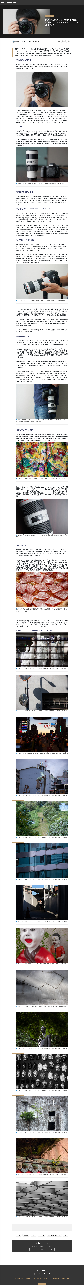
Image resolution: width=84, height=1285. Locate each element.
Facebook (59, 41)
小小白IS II (41, 1235)
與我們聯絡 (55, 1278)
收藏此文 (37, 41)
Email (69, 41)
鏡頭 (19, 1235)
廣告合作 (29, 1278)
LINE (62, 41)
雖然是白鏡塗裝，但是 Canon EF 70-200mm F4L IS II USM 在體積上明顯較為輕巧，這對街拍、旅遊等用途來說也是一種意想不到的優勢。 (41, 420)
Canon (33, 1235)
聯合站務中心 (65, 1278)
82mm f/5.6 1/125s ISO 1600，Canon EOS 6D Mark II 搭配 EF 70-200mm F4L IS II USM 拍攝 (42, 753)
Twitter (65, 41)
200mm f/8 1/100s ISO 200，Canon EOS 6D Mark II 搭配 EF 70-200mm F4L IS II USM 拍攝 (41, 1217)
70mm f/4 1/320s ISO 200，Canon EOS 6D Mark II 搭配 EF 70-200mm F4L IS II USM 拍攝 (41, 964)
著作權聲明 (37, 1278)
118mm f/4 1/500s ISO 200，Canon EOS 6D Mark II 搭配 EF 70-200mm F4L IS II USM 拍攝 (41, 795)
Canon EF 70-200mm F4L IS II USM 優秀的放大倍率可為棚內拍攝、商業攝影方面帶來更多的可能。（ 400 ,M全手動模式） (42, 609)
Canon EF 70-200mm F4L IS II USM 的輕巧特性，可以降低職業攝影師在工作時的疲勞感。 (41, 300)
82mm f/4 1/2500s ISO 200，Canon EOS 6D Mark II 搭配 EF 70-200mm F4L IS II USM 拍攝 (41, 711)
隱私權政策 (46, 1278)
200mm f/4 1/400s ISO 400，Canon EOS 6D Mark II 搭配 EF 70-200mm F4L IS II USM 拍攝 (41, 1090)
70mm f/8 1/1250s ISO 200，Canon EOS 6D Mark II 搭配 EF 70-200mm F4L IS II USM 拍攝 (41, 921)
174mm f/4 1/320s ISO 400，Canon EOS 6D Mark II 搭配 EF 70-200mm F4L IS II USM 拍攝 (41, 1132)
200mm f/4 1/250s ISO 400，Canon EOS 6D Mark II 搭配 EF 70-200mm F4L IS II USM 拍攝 (41, 1048)
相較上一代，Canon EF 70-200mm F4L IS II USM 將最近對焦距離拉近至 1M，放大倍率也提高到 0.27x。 (41, 536)
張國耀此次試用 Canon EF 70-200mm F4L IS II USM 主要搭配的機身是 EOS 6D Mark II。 (40, 183)
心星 (66, 1235)
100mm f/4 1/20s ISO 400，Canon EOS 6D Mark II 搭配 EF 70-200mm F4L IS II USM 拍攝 (41, 668)
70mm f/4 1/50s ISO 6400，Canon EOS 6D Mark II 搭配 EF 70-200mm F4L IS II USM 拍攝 (41, 1174)
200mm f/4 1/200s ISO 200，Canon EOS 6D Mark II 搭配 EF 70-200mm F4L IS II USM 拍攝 (41, 879)
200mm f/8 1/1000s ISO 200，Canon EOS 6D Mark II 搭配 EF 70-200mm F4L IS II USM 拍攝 (41, 1006)
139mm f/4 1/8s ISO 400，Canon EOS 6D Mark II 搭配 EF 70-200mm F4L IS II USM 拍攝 (40, 478)
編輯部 (17, 41)
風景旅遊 (26, 1235)
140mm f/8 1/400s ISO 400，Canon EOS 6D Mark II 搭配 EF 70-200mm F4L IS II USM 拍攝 (41, 837)
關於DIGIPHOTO (19, 1278)
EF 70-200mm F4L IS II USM (54, 1235)
